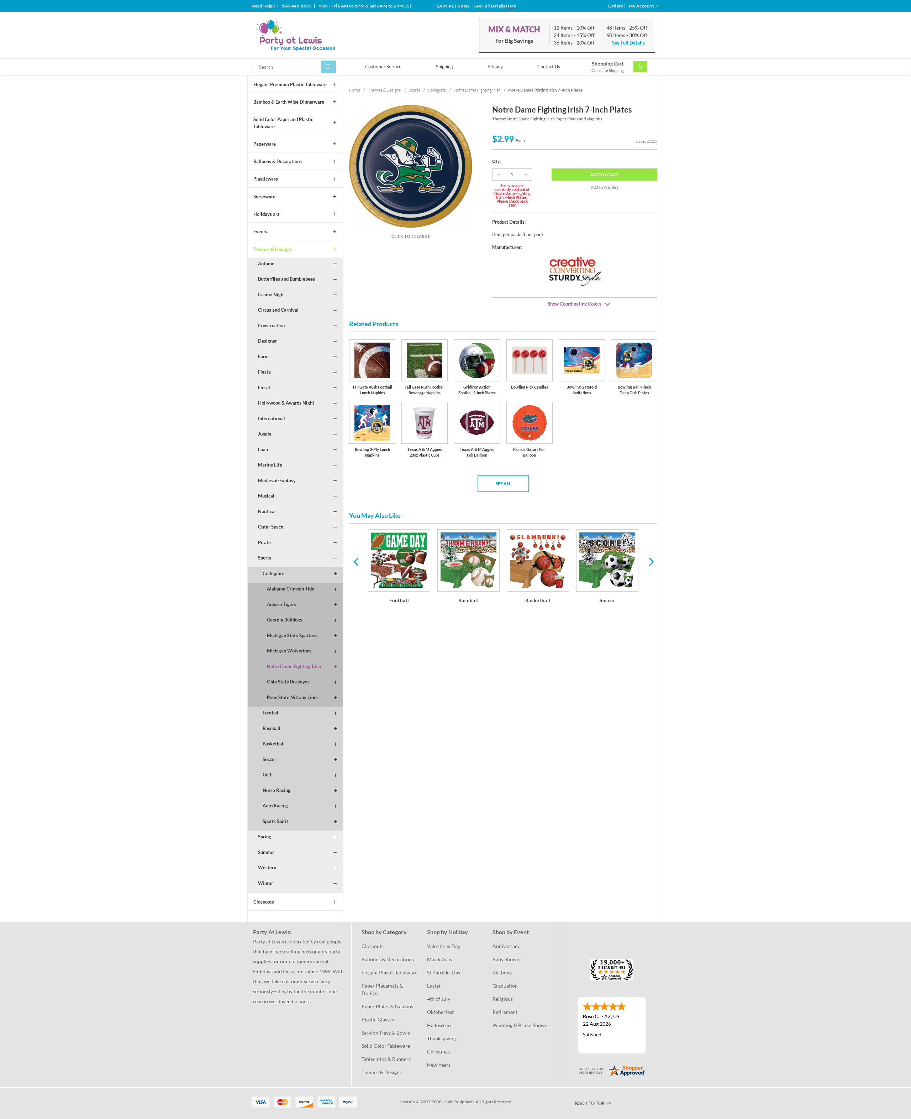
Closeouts (263, 902)
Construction (271, 325)
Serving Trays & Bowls (386, 1033)
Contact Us (548, 66)
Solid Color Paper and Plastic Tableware (283, 122)
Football (271, 712)
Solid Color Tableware (386, 1046)
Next (650, 561)
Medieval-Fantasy (277, 480)
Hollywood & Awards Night (286, 403)
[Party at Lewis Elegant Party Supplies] (313, 35)
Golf (267, 774)
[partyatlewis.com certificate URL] (612, 1070)
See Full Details (628, 43)
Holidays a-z (266, 214)
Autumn (266, 263)
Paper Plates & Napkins (387, 1006)
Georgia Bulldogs (284, 620)
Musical (266, 496)
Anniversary (506, 946)
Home (354, 90)
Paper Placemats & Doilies (383, 989)
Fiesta (264, 372)
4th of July (438, 999)
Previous (355, 561)
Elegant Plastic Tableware (389, 972)
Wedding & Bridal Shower (521, 1025)
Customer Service (383, 66)
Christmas (438, 1051)
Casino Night (271, 294)
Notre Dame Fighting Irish (294, 666)
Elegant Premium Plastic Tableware (290, 84)
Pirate (264, 542)
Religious (503, 999)
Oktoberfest (440, 1012)
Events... (261, 231)
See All (503, 483)
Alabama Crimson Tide (290, 589)
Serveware (264, 196)
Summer (266, 852)
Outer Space (270, 527)
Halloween (439, 1025)
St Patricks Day (443, 972)
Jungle (265, 434)
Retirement (505, 1012)
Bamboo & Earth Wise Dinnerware (288, 102)
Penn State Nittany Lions (292, 697)
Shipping (444, 66)
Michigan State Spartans (292, 635)
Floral (264, 387)
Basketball (274, 743)
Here (511, 6)
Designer (267, 341)
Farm (263, 356)
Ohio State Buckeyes (288, 682)
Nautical (267, 511)
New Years (439, 1065)
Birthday (502, 972)
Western (267, 867)
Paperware (264, 144)
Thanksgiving (441, 1038)
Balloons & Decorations (277, 161)
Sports (264, 558)
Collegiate (273, 573)
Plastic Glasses (378, 1019)
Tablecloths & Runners (386, 1059)
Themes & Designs (272, 249)
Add (604, 174)
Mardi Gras (439, 959)
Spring (264, 836)
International (271, 418)
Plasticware (265, 179)
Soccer (269, 759)
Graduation (505, 986)
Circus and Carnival (278, 310)
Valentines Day (443, 946)
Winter (265, 883)
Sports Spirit (275, 821)
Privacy (495, 66)
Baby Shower (507, 959)
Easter (434, 986)
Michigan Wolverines (289, 651)
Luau (263, 449)
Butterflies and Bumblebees (286, 279)
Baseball (271, 728)
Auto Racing (275, 805)
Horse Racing (276, 790)
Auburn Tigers (281, 604)
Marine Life (270, 465)
